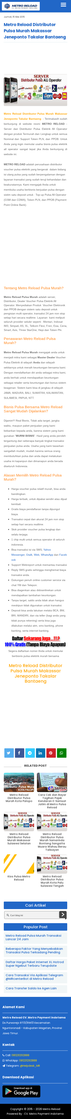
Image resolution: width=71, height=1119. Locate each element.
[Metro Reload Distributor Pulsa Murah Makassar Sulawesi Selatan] (19, 821)
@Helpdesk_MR (30, 1066)
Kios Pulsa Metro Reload (19, 878)
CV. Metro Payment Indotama (44, 1114)
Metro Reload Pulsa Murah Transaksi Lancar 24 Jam (33, 937)
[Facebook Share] (19, 753)
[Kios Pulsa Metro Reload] (19, 864)
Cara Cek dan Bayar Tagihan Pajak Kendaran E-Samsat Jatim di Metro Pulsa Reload (52, 801)
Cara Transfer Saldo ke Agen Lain (31, 988)
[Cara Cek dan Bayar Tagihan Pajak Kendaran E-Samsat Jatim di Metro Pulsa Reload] (52, 782)
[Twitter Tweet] (9, 753)
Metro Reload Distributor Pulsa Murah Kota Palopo (19, 798)
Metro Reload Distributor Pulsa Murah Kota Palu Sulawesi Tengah (52, 881)
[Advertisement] (35, 57)
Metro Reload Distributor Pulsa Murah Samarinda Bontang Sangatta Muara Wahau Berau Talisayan (52, 842)
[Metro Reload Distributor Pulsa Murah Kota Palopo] (19, 782)
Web (36, 554)
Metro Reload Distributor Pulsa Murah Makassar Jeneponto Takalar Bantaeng (35, 31)
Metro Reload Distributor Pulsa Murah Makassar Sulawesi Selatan (19, 839)
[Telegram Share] (30, 753)
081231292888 (20, 1055)
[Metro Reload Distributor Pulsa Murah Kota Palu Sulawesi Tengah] (52, 864)
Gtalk (29, 554)
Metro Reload (51, 1109)
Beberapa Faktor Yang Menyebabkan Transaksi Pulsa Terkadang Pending (34, 950)
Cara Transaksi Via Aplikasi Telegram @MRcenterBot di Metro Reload (34, 977)
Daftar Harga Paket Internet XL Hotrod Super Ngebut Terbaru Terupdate (35, 964)
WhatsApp (47, 554)
